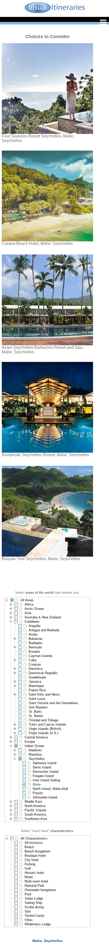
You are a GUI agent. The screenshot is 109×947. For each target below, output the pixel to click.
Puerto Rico (37, 690)
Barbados (36, 643)
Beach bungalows (37, 851)
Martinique (36, 686)
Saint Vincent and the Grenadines (53, 703)
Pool (28, 894)
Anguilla (34, 626)
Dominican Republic (43, 673)
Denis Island (42, 767)
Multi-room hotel (36, 881)
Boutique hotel (35, 855)
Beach (29, 847)
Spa (27, 911)
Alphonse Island (44, 763)
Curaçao (35, 664)
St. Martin (36, 716)
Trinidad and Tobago (43, 720)
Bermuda (35, 647)
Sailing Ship (33, 903)
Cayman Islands (40, 656)
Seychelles (37, 759)
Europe (30, 741)
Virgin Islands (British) (45, 729)
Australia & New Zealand (43, 617)
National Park (34, 885)
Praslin (38, 793)
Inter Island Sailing (46, 780)
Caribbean (32, 621)
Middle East (33, 801)
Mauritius (35, 754)
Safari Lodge (34, 898)
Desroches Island (45, 771)
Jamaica (35, 681)
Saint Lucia (37, 699)
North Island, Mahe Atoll (50, 789)
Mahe (37, 784)
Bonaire (34, 651)
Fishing (30, 864)
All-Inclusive (34, 843)
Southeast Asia (36, 819)
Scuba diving (34, 907)
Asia (28, 613)
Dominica (35, 669)
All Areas (27, 600)
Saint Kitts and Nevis (44, 694)
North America (35, 806)
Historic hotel (34, 873)
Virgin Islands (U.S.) (43, 733)
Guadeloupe (37, 677)
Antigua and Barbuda (44, 630)
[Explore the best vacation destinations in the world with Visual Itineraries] (55, 13)
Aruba (33, 634)
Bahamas (36, 639)
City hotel (32, 860)
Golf (28, 868)
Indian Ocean (34, 746)
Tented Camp (34, 915)
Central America (36, 737)
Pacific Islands (35, 810)
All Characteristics (34, 838)
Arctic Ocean (34, 609)
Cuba (32, 660)
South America (35, 814)
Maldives (35, 750)
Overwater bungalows (40, 890)
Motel (29, 877)
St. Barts (35, 711)
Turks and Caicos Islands (47, 724)
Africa (29, 604)
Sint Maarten (38, 707)
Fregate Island (43, 776)
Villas (29, 920)
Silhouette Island (45, 797)
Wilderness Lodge (38, 924)
